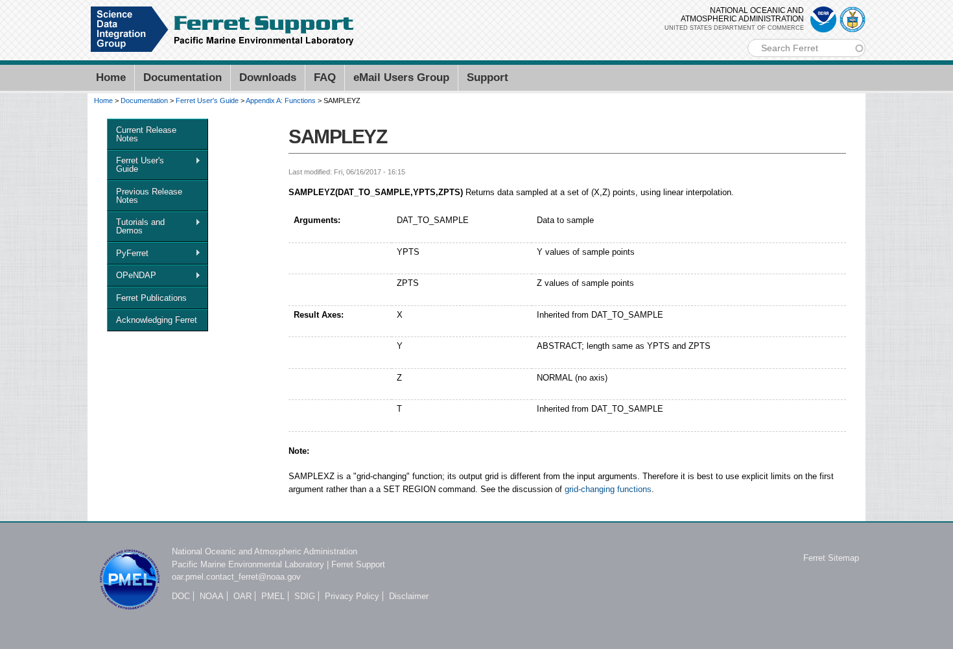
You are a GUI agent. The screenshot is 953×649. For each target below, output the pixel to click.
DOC (181, 596)
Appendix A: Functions (281, 100)
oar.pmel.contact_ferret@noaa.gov (236, 577)
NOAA (212, 596)
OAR (242, 596)
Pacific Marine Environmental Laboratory (248, 564)
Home (111, 77)
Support (487, 77)
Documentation (182, 77)
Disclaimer (409, 596)
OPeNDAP (131, 275)
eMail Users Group (401, 77)
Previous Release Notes (149, 196)
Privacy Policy (352, 596)
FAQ (325, 77)
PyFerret (127, 253)
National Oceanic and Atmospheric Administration (264, 551)
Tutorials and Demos (136, 226)
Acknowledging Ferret (156, 320)
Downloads (267, 77)
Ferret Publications (151, 298)
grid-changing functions (608, 489)
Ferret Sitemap (831, 558)
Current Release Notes (146, 134)
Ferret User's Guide (207, 100)
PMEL (273, 596)
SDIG (304, 596)
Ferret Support (358, 564)
